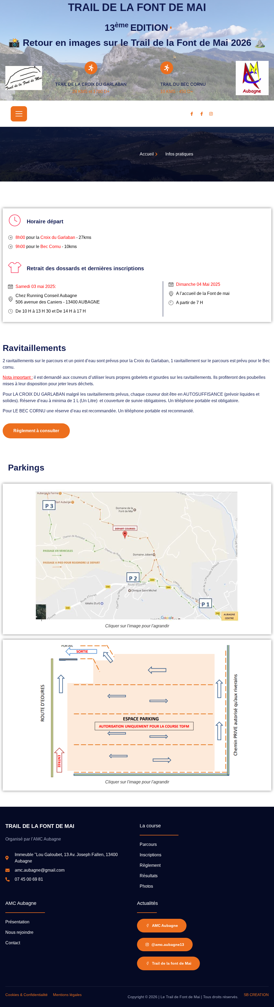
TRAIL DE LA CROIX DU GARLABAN (91, 84)
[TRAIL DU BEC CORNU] (166, 67)
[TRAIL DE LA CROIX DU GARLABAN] (91, 67)
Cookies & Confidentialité (26, 995)
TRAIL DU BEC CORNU (183, 84)
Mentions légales (67, 995)
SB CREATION (256, 995)
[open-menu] (19, 113)
